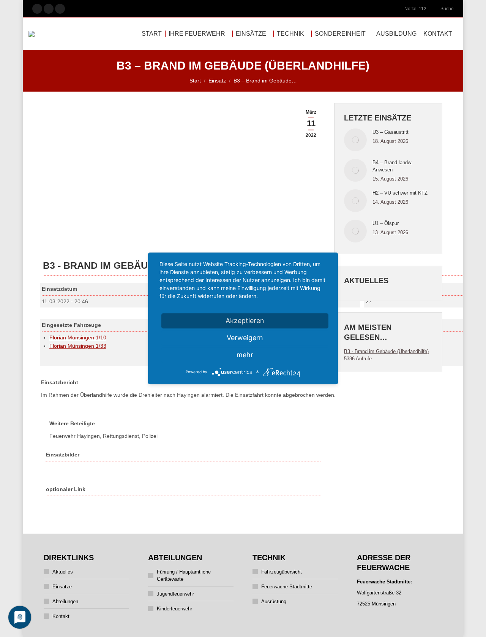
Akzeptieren (245, 321)
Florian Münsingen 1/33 (77, 346)
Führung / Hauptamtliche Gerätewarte (184, 575)
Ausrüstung (273, 601)
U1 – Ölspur (385, 223)
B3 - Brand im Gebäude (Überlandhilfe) (386, 351)
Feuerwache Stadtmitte (286, 586)
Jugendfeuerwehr (175, 594)
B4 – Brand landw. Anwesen (392, 166)
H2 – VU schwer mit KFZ (400, 193)
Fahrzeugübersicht (281, 572)
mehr (245, 355)
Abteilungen (65, 601)
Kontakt (60, 616)
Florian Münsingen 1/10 (77, 337)
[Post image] (355, 139)
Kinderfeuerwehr (174, 609)
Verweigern (245, 338)
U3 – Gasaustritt (390, 132)
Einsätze (62, 586)
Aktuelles (62, 572)
